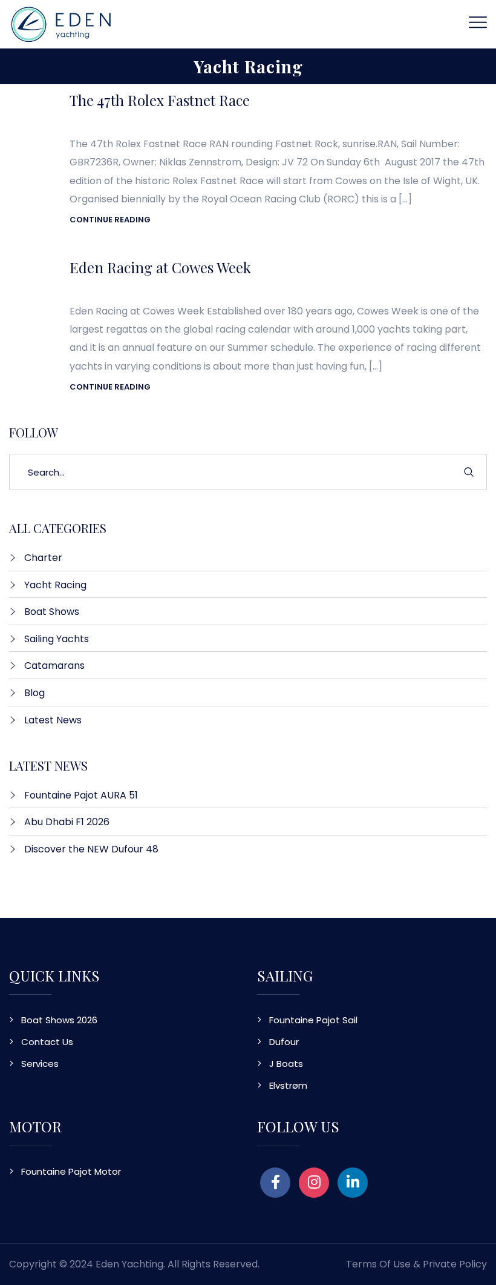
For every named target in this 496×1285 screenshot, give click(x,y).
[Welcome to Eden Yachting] (61, 23)
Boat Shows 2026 (59, 1020)
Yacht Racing (55, 585)
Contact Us (47, 1041)
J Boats (286, 1063)
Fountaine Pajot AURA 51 (81, 795)
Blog (34, 693)
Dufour (284, 1041)
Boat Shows (51, 612)
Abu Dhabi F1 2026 (66, 822)
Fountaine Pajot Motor (71, 1171)
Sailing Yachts (56, 639)
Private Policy (455, 1264)
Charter (43, 558)
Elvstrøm (288, 1085)
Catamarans (54, 665)
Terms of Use (378, 1264)
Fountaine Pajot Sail (313, 1020)
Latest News (53, 720)
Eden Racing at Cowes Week (160, 267)
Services (40, 1063)
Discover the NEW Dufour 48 (91, 849)
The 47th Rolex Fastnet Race (160, 100)
